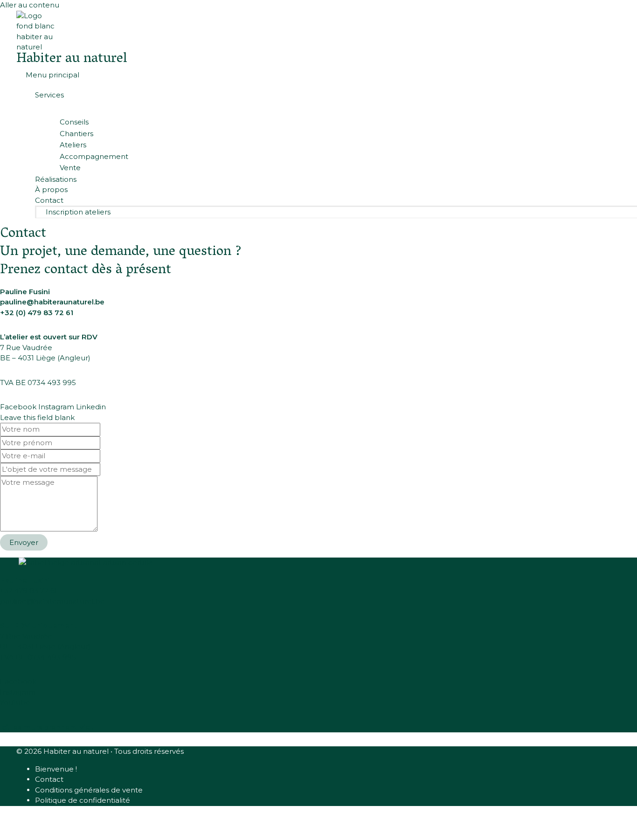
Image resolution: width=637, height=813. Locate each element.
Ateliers (73, 144)
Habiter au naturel (71, 59)
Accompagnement (94, 156)
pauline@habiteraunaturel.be (52, 301)
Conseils (74, 121)
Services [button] (49, 94)
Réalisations (55, 179)
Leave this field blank (37, 417)
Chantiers (76, 133)
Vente (70, 167)
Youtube (15, 702)
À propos (51, 189)
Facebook (18, 681)
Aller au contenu (29, 4)
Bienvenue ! (56, 769)
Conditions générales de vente (89, 789)
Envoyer (23, 542)
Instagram (18, 692)
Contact (49, 200)
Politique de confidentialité (82, 800)
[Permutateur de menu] (328, 108)
